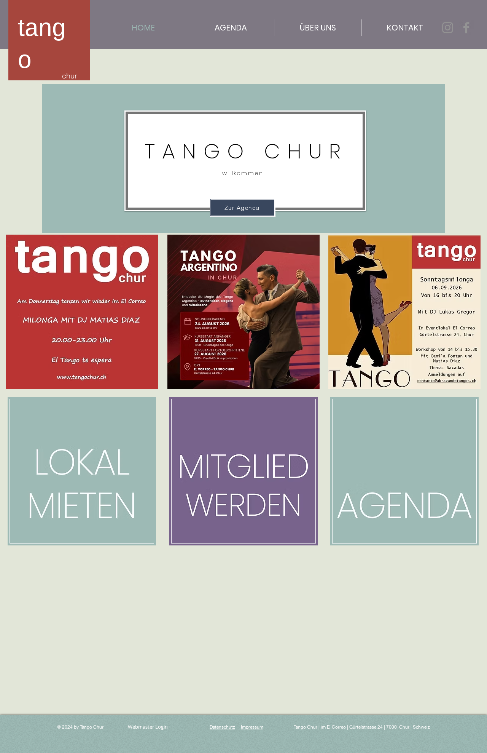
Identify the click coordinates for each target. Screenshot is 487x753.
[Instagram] (447, 27)
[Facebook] (466, 27)
